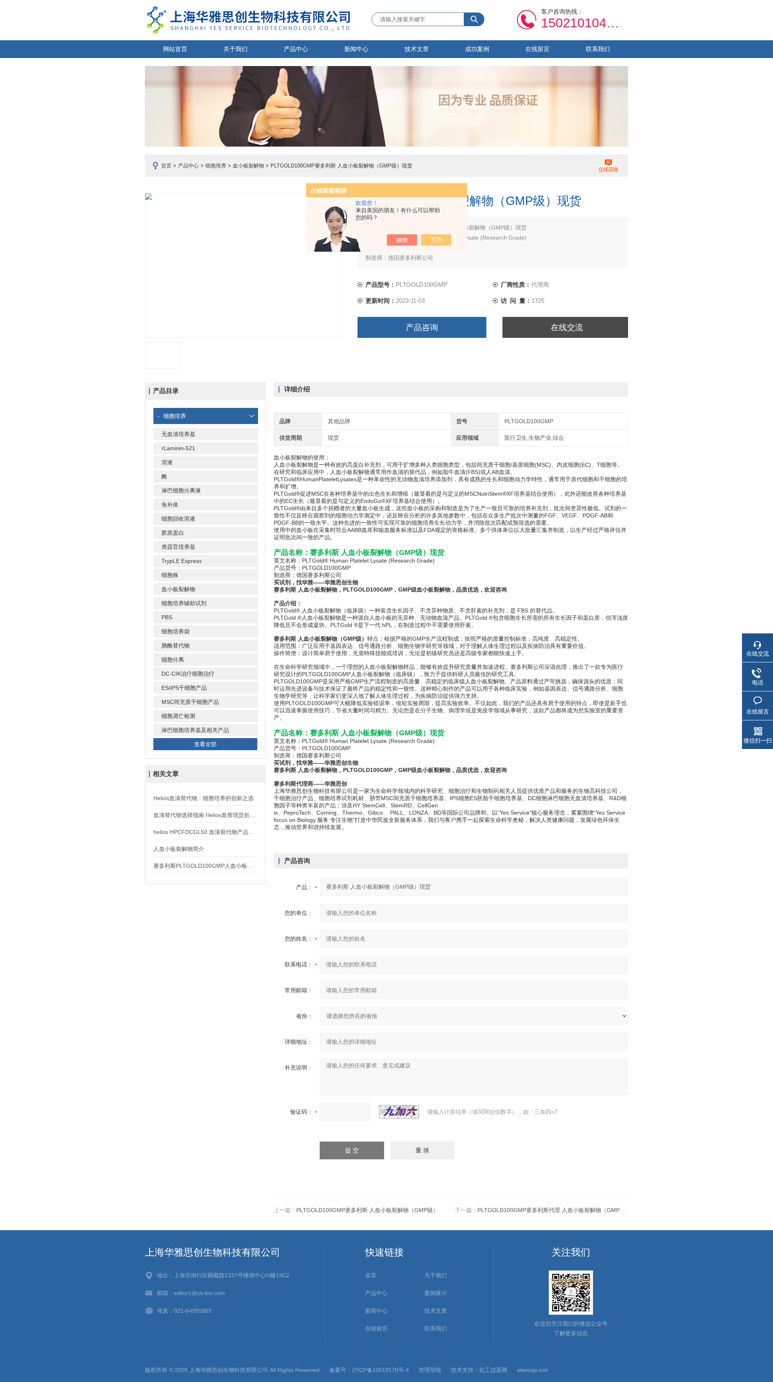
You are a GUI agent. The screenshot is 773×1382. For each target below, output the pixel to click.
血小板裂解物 (248, 166)
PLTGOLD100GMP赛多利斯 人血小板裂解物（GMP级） (367, 1210)
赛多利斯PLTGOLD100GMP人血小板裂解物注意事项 (205, 866)
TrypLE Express (181, 561)
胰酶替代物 (175, 645)
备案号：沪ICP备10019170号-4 (369, 1370)
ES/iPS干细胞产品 (184, 688)
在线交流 (567, 327)
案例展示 (435, 1293)
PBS (166, 617)
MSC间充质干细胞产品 (190, 702)
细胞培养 (215, 166)
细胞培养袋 (175, 631)
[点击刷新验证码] (399, 1112)
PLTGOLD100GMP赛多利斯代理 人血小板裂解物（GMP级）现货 (559, 1210)
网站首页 (175, 49)
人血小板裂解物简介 (178, 849)
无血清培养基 (178, 434)
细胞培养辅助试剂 (184, 603)
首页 (166, 166)
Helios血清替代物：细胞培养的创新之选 (203, 798)
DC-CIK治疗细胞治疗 (188, 673)
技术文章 (417, 49)
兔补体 (169, 504)
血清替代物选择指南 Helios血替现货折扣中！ (205, 815)
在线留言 (537, 49)
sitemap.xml (532, 1370)
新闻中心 (356, 49)
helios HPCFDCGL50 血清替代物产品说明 (205, 832)
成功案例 (477, 49)
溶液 (167, 462)
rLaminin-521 (178, 448)
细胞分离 (172, 659)
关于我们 (235, 49)
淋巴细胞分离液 (181, 490)
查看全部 (205, 744)
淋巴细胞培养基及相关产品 (195, 730)
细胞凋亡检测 (178, 716)
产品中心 (296, 49)
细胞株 (169, 575)
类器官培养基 (178, 547)
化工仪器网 (493, 1370)
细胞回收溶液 (178, 518)
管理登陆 (430, 1370)
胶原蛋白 (172, 533)
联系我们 (598, 49)
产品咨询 (422, 327)
